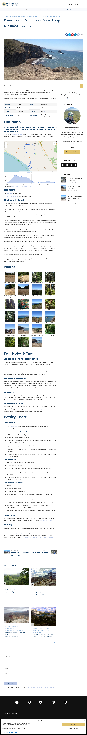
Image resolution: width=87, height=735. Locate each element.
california (14, 16)
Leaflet (20, 171)
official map (38, 408)
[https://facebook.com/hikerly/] (63, 165)
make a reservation (45, 410)
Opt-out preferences (6, 732)
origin (67, 99)
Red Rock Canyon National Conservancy (15, 630)
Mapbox (55, 171)
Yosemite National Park (38, 632)
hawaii (6, 588)
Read (24, 596)
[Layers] (54, 143)
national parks (25, 16)
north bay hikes (33, 16)
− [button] (5, 145)
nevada (18, 626)
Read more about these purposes (78, 731)
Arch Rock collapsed (16, 134)
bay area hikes (7, 16)
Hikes (33, 4)
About (54, 4)
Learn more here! (48, 537)
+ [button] (5, 143)
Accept (73, 724)
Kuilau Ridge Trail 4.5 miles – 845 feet (11, 591)
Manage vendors (66, 731)
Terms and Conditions (11, 713)
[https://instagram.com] (71, 165)
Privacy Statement (15, 732)
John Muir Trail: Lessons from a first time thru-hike (43, 594)
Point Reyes (41, 16)
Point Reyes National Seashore (52, 16)
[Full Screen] (6, 147)
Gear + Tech (41, 4)
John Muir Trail (50, 588)
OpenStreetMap (27, 171)
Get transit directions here (47, 520)
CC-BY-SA (48, 171)
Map (49, 4)
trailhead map (13, 426)
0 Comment (29, 35)
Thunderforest (39, 171)
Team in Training (20, 534)
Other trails (16, 588)
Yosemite (48, 630)
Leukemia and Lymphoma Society (34, 537)
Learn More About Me (72, 151)
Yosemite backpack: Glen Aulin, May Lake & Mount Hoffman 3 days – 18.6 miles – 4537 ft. (43, 637)
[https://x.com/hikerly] (67, 165)
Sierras (34, 590)
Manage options (73, 728)
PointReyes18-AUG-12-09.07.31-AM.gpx (21, 186)
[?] (44, 111)
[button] (84, 720)
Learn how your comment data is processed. (41, 687)
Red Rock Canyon (9, 628)
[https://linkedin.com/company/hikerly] (75, 165)
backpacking (36, 588)
